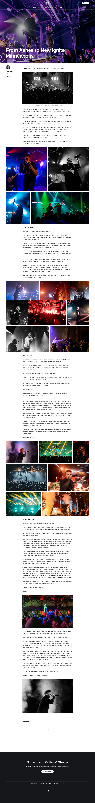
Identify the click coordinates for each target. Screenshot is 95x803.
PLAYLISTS (53, 7)
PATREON (60, 7)
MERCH (46, 7)
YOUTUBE (55, 783)
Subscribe (85, 2)
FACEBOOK (48, 783)
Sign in (79, 2)
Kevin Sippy (9, 71)
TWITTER (41, 783)
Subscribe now (49, 771)
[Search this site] (6, 3)
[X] (46, 790)
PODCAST (40, 7)
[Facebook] (48, 790)
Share (8, 76)
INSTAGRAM (34, 783)
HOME (34, 7)
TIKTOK (62, 783)
